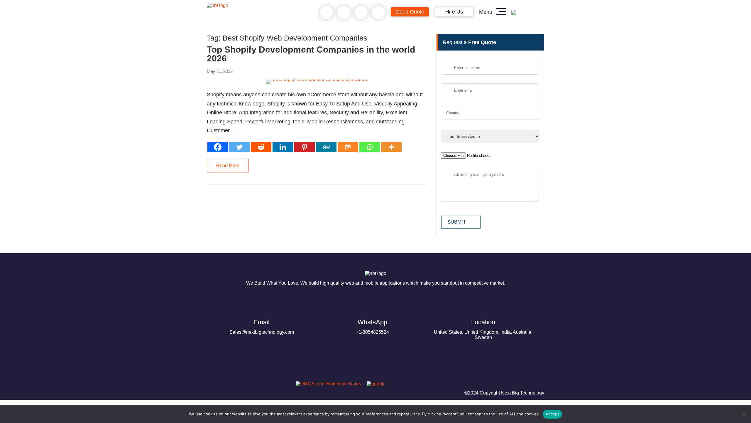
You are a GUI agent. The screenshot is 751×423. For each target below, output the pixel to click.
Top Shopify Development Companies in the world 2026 (311, 54)
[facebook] (228, 385)
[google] (374, 383)
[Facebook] (217, 147)
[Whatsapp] (369, 147)
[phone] (326, 12)
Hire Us (454, 12)
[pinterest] (214, 385)
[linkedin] (256, 385)
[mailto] (378, 12)
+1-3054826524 (372, 326)
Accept (552, 414)
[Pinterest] (304, 147)
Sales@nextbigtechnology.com (261, 326)
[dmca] (326, 383)
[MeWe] (326, 147)
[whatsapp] (343, 12)
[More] (391, 147)
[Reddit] (261, 147)
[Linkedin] (283, 147)
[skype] (361, 12)
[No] (744, 414)
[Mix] (348, 147)
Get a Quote (409, 12)
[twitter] (242, 385)
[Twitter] (239, 147)
